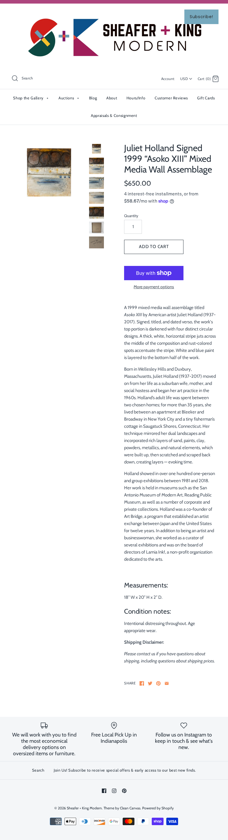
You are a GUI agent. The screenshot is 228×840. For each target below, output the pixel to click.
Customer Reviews (171, 97)
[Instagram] (114, 791)
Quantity (131, 215)
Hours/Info (135, 97)
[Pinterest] (124, 791)
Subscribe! (201, 17)
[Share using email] (166, 683)
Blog (93, 97)
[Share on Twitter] (150, 683)
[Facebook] (104, 791)
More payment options (154, 286)
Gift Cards (206, 97)
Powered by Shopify (158, 808)
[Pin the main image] (158, 683)
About (111, 97)
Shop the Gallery (30, 97)
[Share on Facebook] (142, 683)
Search (38, 770)
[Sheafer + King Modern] (114, 13)
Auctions (68, 97)
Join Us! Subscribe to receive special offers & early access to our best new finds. (125, 770)
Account (168, 78)
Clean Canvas (130, 808)
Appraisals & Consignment (114, 115)
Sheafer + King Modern (84, 808)
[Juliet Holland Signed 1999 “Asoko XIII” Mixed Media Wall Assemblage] (49, 172)
